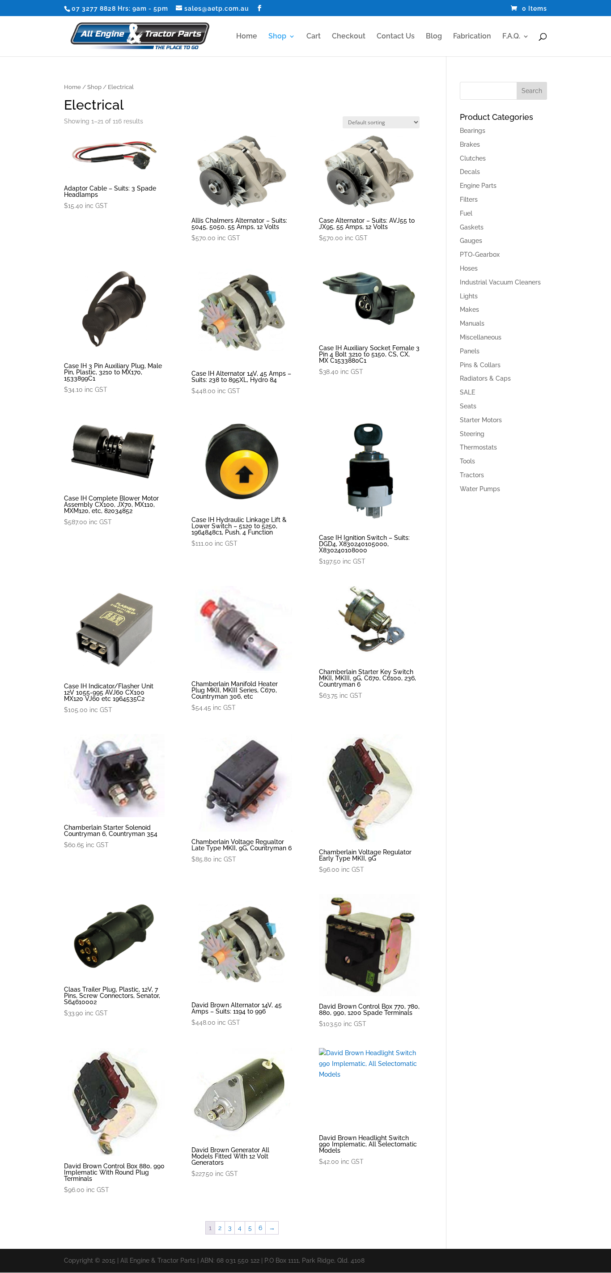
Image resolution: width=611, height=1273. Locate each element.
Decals (470, 171)
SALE (467, 392)
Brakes (470, 144)
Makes (469, 309)
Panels (469, 351)
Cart (313, 36)
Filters (469, 199)
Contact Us (396, 36)
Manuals (472, 323)
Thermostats (478, 447)
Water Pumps (480, 488)
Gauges (471, 240)
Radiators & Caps (485, 378)
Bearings (472, 130)
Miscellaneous (480, 337)
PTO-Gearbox (480, 254)
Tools (467, 461)
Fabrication (472, 36)
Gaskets (472, 227)
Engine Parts (478, 185)
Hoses (469, 268)
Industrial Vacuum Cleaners (500, 282)
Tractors (472, 475)
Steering (472, 433)
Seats (468, 406)
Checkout (348, 36)
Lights (469, 296)
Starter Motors (481, 420)
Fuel (466, 213)
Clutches (473, 158)
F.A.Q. (511, 36)
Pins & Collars (480, 365)
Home (246, 36)
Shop (277, 36)
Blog (434, 36)
